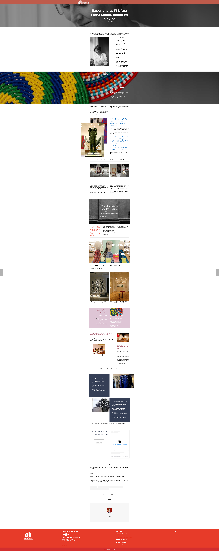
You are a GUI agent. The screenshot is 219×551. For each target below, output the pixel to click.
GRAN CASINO (129, 2)
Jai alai (108, 2)
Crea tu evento (101, 2)
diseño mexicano (119, 487)
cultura (99, 487)
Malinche (122, 2)
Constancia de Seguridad (111, 549)
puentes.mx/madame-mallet (99, 439)
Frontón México (93, 489)
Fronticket (114, 2)
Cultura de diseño (106, 487)
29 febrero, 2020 (110, 21)
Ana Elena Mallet (93, 487)
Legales (105, 549)
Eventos (93, 2)
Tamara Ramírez (109, 513)
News (135, 2)
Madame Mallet (101, 489)
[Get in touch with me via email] (109, 518)
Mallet (107, 489)
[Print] (103, 495)
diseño (113, 487)
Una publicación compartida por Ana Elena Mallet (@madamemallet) (123, 456)
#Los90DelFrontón (93, 468)
